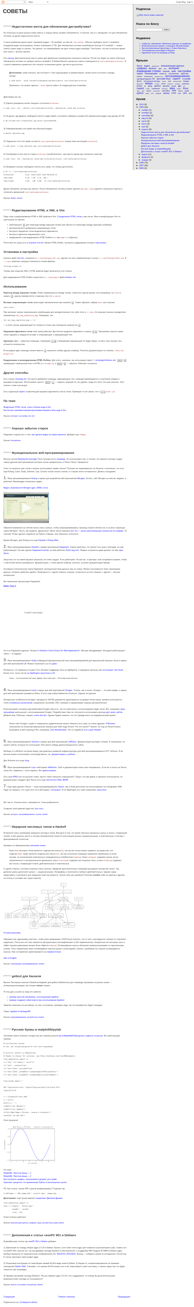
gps (179, 86)
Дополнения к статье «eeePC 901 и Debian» (44, 1235)
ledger (179, 88)
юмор (164, 81)
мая (144, 126)
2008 (141, 162)
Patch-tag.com (72, 550)
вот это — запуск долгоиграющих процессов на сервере (97, 531)
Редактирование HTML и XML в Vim (38, 210)
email (163, 84)
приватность (159, 76)
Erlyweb (41, 540)
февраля (146, 157)
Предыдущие (124, 1296)
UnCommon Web (53, 780)
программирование (27, 814)
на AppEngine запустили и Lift (41, 673)
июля (144, 121)
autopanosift (177, 81)
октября (146, 113)
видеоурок (155, 66)
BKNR (65, 780)
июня (144, 124)
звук (159, 69)
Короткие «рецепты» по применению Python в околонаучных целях (35, 1182)
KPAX (15, 777)
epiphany (185, 84)
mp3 (138, 91)
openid (148, 91)
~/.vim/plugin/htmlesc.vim (104, 360)
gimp (150, 86)
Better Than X (10, 586)
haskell (45, 814)
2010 (141, 104)
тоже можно (100, 242)
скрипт (22, 391)
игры (165, 68)
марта (145, 154)
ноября (145, 110)
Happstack (64, 547)
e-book (157, 84)
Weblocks (52, 767)
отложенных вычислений (20, 703)
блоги (139, 66)
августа (145, 118)
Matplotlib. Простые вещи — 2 (17, 1176)
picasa (180, 91)
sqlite (147, 93)
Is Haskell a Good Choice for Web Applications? (58, 650)
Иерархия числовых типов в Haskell (39, 826)
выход (11, 58)
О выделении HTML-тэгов (69, 216)
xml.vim (20, 258)
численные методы (152, 81)
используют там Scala (113, 670)
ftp (145, 86)
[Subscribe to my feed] (140, 15)
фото (139, 81)
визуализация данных (20, 1223)
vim (29, 416)
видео (147, 66)
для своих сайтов (114, 712)
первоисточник (54, 952)
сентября (146, 115)
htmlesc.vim (70, 277)
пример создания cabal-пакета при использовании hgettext (36, 1000)
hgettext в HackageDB (20, 1011)
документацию (58, 754)
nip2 (143, 91)
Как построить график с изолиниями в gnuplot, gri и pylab (30, 1179)
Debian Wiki (20, 1266)
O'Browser (110, 723)
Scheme (35, 742)
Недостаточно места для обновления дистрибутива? (51, 26)
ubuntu (19, 198)
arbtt (169, 81)
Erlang (34, 478)
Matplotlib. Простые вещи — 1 (17, 1173)
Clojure (61, 786)
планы (139, 76)
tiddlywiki (158, 93)
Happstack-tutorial (40, 550)
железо (14, 1285)
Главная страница (66, 1296)
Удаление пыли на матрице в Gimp (158, 52)
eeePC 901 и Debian (38, 1241)
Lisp (33, 767)
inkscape (165, 88)
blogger (186, 81)
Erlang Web (53, 540)
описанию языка (37, 845)
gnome (157, 86)
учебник (71, 754)
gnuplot (166, 86)
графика (32, 1223)
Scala (33, 660)
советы (15, 11)
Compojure (56, 790)
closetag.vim (20, 379)
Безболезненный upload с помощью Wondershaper (165, 46)
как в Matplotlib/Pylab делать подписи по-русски (81, 1036)
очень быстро (40, 715)
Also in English (10, 958)
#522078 (61, 1254)
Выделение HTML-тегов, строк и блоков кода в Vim (27, 407)
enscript (177, 84)
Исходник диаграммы (12, 933)
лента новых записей (153, 15)
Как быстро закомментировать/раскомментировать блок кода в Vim (35, 410)
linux (185, 88)
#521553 (71, 1254)
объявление (16, 440)
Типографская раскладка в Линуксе (158, 50)
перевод (60, 459)
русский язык (32, 1017)
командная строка (149, 71)
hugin (148, 88)
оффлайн (185, 74)
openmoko (156, 91)
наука (39, 1223)
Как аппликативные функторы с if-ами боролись (164, 48)
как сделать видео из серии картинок (49, 434)
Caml (33, 690)
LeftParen (72, 742)
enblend (170, 84)
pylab (56, 1223)
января (145, 160)
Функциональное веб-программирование (43, 452)
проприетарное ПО (146, 79)
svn (152, 93)
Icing (27, 760)
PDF (174, 90)
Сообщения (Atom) (28, 1302)
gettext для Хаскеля (26, 976)
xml (33, 416)
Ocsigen (68, 690)
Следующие (9, 1296)
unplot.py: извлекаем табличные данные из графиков (166, 43)
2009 (141, 107)
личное (166, 71)
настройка (23, 416)
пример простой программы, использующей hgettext (34, 997)
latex (172, 88)
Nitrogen (81, 478)
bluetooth (140, 84)
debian (13, 198)
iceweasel (156, 88)
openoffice (166, 91)
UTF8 (173, 93)
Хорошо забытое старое (30, 428)
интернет (14, 416)
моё (174, 71)
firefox (139, 86)
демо (54, 663)
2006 (141, 168)
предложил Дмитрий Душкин (49, 1198)
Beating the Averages (27, 459)
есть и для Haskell (92, 730)
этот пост (39, 808)
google (173, 86)
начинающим (16, 964)
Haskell (34, 547)
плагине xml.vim (36, 242)
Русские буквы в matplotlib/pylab (36, 1029)
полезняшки (148, 76)
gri (184, 86)
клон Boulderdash (58, 730)
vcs (179, 93)
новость (163, 73)
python (61, 1223)
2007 (141, 165)
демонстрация (49, 770)
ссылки (38, 814)
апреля (145, 129)
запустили (101, 790)
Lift (25, 663)
